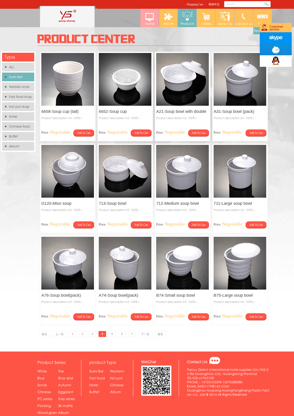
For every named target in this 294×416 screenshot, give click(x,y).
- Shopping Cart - (194, 4)
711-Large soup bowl (233, 203)
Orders (206, 23)
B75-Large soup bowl (233, 295)
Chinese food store (16, 127)
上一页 (59, 334)
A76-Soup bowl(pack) (61, 295)
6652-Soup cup (113, 111)
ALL (11, 67)
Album (168, 23)
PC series (44, 398)
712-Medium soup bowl (177, 203)
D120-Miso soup (56, 203)
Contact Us (243, 23)
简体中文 (214, 4)
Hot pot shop (19, 106)
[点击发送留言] (214, 361)
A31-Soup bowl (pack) (234, 111)
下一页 (145, 334)
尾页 (160, 334)
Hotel (13, 116)
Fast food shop (20, 96)
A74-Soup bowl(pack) (118, 295)
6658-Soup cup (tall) (60, 111)
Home (149, 23)
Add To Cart (83, 133)
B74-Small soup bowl (175, 295)
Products (187, 23)
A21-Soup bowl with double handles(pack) (181, 112)
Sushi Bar (16, 77)
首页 (44, 334)
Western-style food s (15, 88)
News (262, 23)
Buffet (13, 136)
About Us (225, 23)
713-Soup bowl (112, 203)
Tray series (66, 398)
